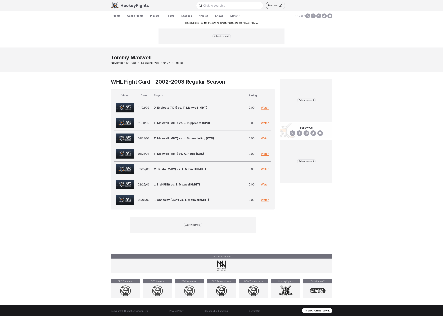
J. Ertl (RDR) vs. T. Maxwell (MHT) (177, 184)
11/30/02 (143, 123)
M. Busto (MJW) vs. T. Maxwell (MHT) (180, 169)
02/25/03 (144, 184)
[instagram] (318, 15)
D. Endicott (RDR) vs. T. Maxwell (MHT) (180, 107)
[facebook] (313, 15)
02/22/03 (144, 169)
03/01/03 (144, 200)
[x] (307, 15)
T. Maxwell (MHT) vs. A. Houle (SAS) (179, 153)
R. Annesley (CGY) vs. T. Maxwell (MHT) (181, 200)
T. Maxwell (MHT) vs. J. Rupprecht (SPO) (182, 123)
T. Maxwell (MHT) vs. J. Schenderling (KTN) (184, 138)
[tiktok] (324, 15)
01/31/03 (143, 153)
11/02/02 (143, 107)
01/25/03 (143, 138)
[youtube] (329, 15)
